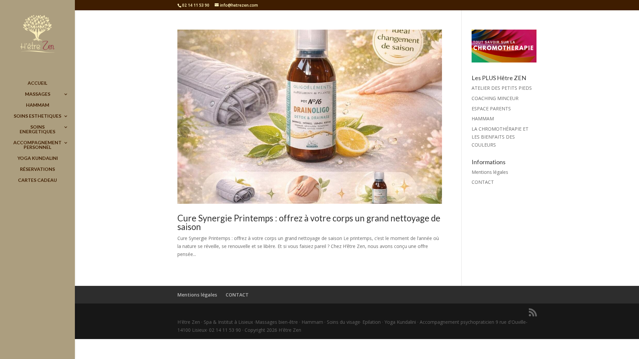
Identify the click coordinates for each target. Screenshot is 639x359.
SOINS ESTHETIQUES (37, 116)
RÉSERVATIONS (37, 169)
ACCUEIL (37, 83)
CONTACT (483, 182)
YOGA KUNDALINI (37, 158)
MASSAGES (37, 94)
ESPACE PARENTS (491, 108)
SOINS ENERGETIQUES (37, 129)
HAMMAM (37, 105)
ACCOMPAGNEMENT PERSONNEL (37, 145)
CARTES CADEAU (37, 180)
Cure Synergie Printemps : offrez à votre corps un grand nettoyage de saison (308, 222)
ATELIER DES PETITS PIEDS (502, 88)
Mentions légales (490, 172)
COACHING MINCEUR (495, 98)
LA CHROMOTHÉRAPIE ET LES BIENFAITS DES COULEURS (500, 137)
